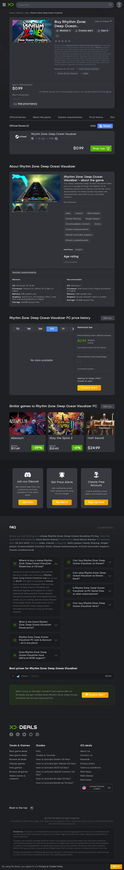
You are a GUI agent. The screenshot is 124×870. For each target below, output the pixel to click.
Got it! (116, 867)
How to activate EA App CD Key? (53, 779)
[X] (37, 735)
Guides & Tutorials (45, 755)
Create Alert (89, 388)
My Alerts (62, 502)
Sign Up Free (96, 502)
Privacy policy (87, 764)
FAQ (38, 751)
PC (52, 603)
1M (29, 329)
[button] (4, 5)
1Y (63, 329)
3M (40, 329)
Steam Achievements (77, 230)
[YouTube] (24, 735)
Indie (85, 74)
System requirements (70, 117)
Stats (98, 224)
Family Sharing (73, 219)
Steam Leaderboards (77, 240)
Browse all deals (17, 759)
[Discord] (31, 735)
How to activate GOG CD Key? (52, 768)
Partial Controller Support (79, 235)
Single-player (93, 219)
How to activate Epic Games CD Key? (56, 764)
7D (17, 329)
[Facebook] (11, 735)
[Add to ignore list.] (57, 35)
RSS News (85, 772)
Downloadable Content (78, 224)
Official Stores (17, 117)
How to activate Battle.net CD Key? (54, 783)
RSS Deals (85, 780)
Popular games (17, 764)
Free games (15, 768)
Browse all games (18, 772)
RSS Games (86, 776)
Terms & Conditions (90, 768)
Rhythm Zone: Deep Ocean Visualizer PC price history (49, 318)
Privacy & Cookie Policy (50, 867)
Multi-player (93, 213)
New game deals (18, 755)
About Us (85, 751)
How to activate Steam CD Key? (53, 759)
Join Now (27, 502)
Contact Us (86, 755)
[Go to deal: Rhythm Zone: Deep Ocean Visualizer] (62, 142)
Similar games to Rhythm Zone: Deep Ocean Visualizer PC (53, 406)
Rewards (85, 759)
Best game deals (18, 751)
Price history (96, 117)
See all (107, 318)
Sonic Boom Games (47, 540)
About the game (42, 117)
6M (52, 329)
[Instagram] (18, 735)
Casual (79, 213)
